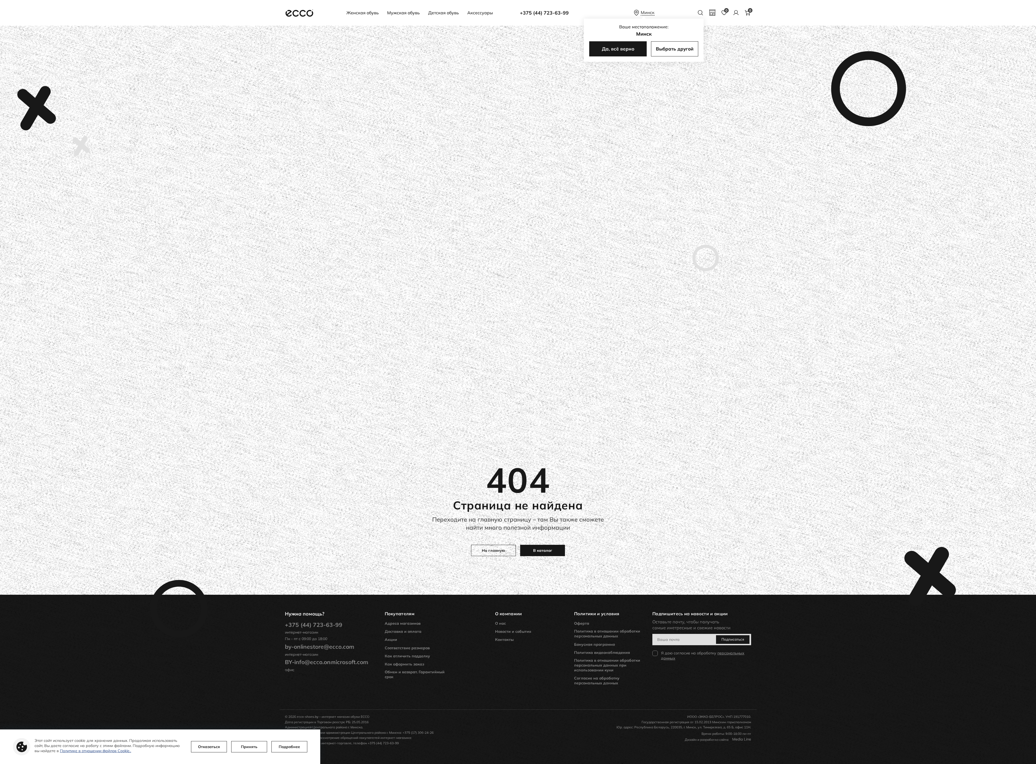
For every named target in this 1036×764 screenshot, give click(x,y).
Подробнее (289, 746)
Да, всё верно (618, 49)
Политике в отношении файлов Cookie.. (95, 750)
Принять (249, 746)
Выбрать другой (674, 49)
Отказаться (209, 746)
